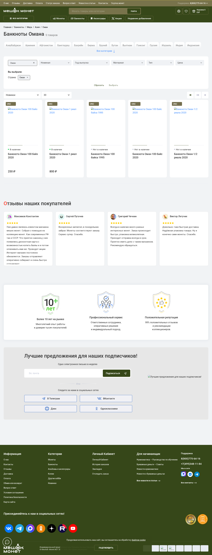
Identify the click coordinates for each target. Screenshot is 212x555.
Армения (30, 45)
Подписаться (113, 373)
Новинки (52, 483)
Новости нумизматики (147, 469)
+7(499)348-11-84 (191, 463)
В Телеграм (53, 398)
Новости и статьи (87, 3)
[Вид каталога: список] (197, 95)
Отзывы (16, 3)
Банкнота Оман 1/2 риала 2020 (185, 155)
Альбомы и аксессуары (59, 469)
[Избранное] (186, 11)
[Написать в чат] (7, 542)
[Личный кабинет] (179, 11)
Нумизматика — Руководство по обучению (157, 459)
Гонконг (141, 45)
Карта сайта (9, 502)
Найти (134, 11)
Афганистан (46, 45)
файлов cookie (139, 540)
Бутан (115, 45)
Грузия (153, 45)
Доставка (27, 3)
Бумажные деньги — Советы (150, 464)
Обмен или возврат (13, 483)
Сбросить (99, 85)
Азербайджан (13, 45)
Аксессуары (99, 18)
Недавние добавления (139, 18)
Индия (179, 45)
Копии (51, 474)
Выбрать (113, 85)
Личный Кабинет (100, 459)
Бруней (103, 45)
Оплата (39, 3)
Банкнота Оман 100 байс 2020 (147, 155)
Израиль (166, 45)
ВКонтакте (109, 398)
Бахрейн (78, 45)
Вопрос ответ (69, 3)
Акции (118, 18)
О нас (6, 3)
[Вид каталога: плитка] (190, 95)
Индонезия (193, 45)
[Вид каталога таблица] (205, 95)
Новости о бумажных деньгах (151, 474)
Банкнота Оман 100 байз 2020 (23, 155)
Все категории (20, 18)
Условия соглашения (14, 492)
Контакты (103, 3)
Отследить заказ (100, 474)
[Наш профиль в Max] (183, 476)
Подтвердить (106, 548)
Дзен (53, 408)
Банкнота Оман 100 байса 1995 (103, 155)
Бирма (91, 45)
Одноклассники (109, 408)
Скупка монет (117, 3)
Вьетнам (127, 45)
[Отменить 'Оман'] (27, 77)
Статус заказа (53, 3)
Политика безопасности (15, 497)
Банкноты (79, 18)
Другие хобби (54, 478)
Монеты (60, 18)
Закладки (97, 469)
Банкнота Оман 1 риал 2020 (63, 155)
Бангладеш (63, 45)
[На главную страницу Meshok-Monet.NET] (19, 10)
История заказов (100, 464)
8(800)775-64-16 (192, 3)
